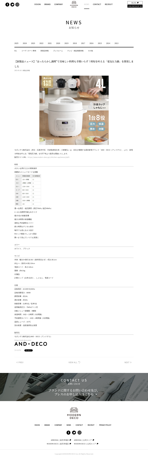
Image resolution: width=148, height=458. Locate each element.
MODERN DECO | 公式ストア (85, 444)
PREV (20, 362)
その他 (90, 51)
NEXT (128, 362)
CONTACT (97, 4)
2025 (16, 43)
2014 (108, 43)
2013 (116, 43)
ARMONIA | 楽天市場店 (60, 440)
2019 (66, 43)
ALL (15, 51)
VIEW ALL (74, 362)
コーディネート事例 (28, 51)
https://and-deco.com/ (22, 340)
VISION (37, 4)
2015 (100, 43)
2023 (33, 43)
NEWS (86, 4)
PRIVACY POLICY (105, 425)
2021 (50, 43)
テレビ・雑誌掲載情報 (75, 51)
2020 (58, 43)
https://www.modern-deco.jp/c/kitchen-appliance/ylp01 (48, 157)
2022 (41, 43)
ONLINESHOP (134, 6)
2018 (75, 43)
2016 (91, 43)
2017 (83, 43)
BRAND (47, 4)
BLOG (134, 3)
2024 (25, 43)
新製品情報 (45, 51)
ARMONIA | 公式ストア (83, 440)
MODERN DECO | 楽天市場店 (58, 444)
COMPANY (58, 4)
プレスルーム (58, 51)
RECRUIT (109, 4)
